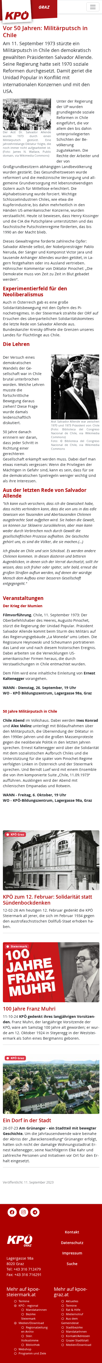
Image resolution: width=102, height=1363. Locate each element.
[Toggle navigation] (92, 6)
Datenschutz (72, 1242)
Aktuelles (72, 1301)
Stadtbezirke (74, 1327)
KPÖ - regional (28, 1305)
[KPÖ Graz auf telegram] (35, 1211)
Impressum (72, 1253)
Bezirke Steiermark (28, 1316)
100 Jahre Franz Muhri (29, 1008)
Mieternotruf (74, 1314)
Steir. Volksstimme (29, 1338)
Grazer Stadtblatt (77, 1340)
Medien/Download (31, 1323)
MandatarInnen (76, 1331)
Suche (72, 1263)
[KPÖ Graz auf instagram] (23, 1211)
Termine (24, 1301)
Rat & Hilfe (73, 1310)
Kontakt (72, 1232)
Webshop (25, 1349)
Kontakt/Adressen (78, 1336)
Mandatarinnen (36, 1310)
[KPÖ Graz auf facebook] (12, 1211)
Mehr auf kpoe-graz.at (70, 1292)
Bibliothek (33, 1345)
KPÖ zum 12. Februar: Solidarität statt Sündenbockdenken (47, 899)
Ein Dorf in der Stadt (27, 1120)
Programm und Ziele (32, 1353)
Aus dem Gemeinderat (70, 1321)
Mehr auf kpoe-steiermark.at (23, 1292)
